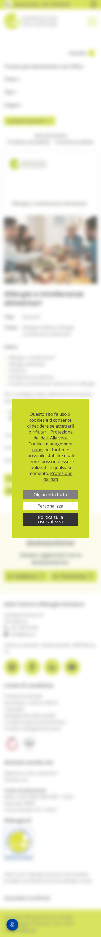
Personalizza (50, 506)
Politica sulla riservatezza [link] (50, 519)
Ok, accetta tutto (50, 495)
